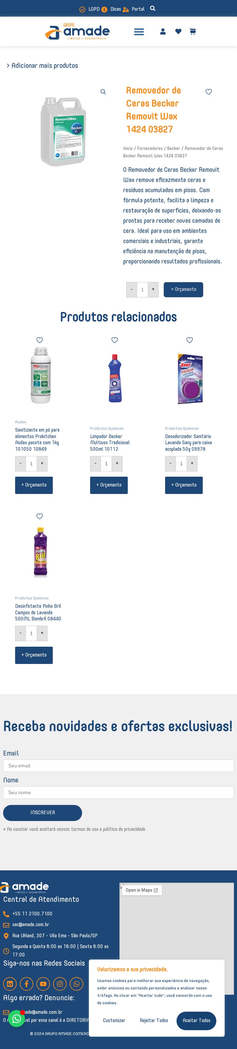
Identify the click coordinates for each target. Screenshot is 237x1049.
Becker (173, 149)
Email (11, 753)
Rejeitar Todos (154, 1020)
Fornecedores (150, 149)
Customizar (114, 1020)
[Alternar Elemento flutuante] (16, 1018)
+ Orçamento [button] (34, 485)
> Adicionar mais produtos (42, 66)
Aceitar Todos (196, 1020)
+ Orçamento (183, 289)
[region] (157, 998)
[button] (153, 8)
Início (128, 149)
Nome (11, 780)
